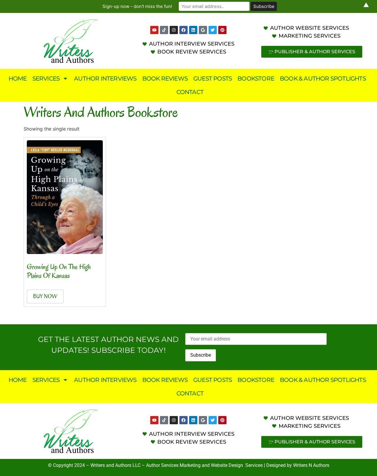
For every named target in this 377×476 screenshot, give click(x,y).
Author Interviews (105, 78)
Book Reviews (165, 78)
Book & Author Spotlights (323, 78)
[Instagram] (174, 30)
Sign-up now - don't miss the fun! (137, 6)
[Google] (203, 30)
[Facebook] (183, 30)
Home (18, 78)
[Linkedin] (193, 30)
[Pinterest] (222, 30)
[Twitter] (213, 30)
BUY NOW (45, 296)
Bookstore (255, 78)
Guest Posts (212, 78)
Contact (190, 92)
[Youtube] (154, 30)
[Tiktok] (164, 30)
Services (46, 78)
